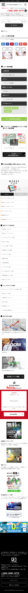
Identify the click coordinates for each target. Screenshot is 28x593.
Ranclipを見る (13, 414)
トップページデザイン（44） (8, 198)
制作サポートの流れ (6, 293)
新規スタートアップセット (8, 233)
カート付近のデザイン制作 (8, 271)
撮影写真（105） (5, 215)
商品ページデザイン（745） (8, 202)
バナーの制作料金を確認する (13, 119)
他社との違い (5, 301)
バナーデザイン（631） (7, 211)
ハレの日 (15, 108)
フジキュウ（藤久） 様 (9, 148)
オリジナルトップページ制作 (8, 237)
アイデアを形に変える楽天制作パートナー (8, 4)
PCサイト (7, 194)
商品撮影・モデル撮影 (7, 250)
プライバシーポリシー (14, 580)
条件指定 (15, 25)
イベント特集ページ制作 (7, 245)
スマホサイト (21, 194)
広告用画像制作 (5, 262)
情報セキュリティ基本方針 (14, 585)
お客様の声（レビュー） (7, 297)
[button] (1, 527)
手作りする (7, 108)
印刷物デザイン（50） (7, 219)
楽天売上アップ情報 (13, 377)
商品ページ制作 (5, 241)
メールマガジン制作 (6, 266)
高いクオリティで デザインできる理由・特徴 (12, 289)
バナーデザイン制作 (6, 254)
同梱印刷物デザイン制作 (7, 275)
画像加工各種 (5, 258)
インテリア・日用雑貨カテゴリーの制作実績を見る (13, 154)
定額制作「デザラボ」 (7, 229)
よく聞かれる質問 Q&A (7, 310)
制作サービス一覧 (6, 279)
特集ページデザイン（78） (8, 206)
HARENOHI (7, 111)
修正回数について (6, 306)
